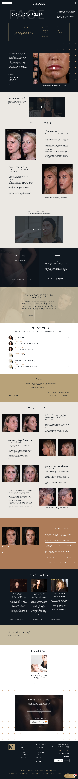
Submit (39, 726)
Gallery (70, 5)
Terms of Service (35, 773)
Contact (39, 757)
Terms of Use (24, 773)
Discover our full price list (37, 387)
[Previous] (10, 85)
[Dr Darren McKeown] (18, 585)
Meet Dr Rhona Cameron (36, 619)
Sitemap (45, 773)
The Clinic (39, 747)
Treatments (59, 5)
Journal (38, 754)
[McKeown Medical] (39, 4)
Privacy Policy (13, 773)
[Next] (26, 85)
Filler (39, 673)
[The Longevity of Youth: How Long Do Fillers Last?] (39, 663)
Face (7, 5)
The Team (39, 749)
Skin (11, 5)
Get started (29, 315)
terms (44, 718)
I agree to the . (40, 718)
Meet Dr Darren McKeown (16, 619)
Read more (33, 683)
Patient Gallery (41, 744)
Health (14, 5)
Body (4, 5)
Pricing (65, 5)
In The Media (40, 752)
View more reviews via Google (18, 279)
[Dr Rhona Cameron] (39, 585)
